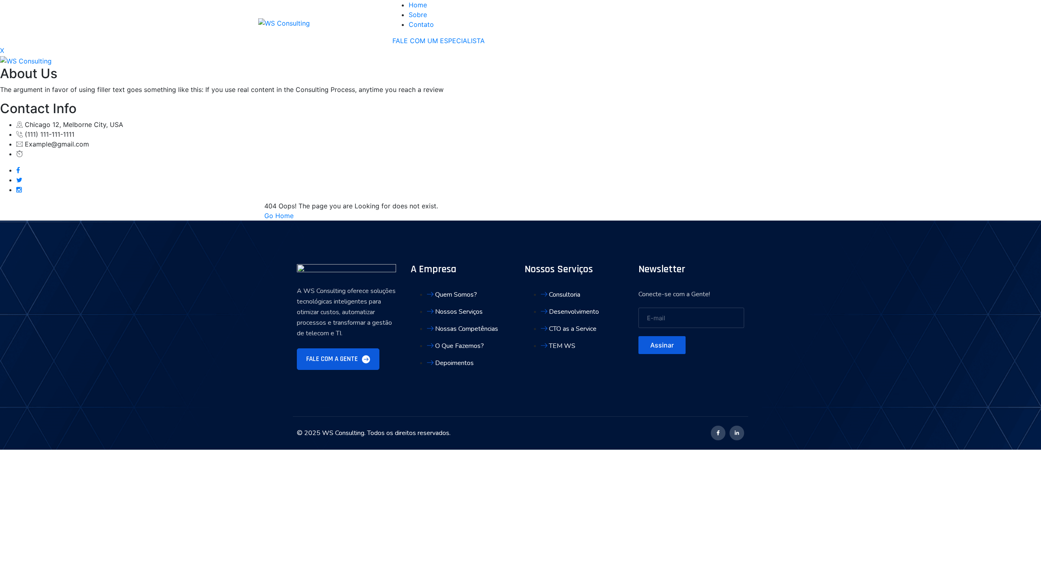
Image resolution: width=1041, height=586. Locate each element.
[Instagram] (19, 190)
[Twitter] (19, 180)
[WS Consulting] (284, 22)
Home (418, 5)
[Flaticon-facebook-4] (718, 433)
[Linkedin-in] (737, 433)
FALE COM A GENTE (332, 358)
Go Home (279, 216)
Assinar (662, 345)
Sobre (418, 15)
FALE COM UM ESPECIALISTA (438, 41)
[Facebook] (18, 170)
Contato (421, 24)
